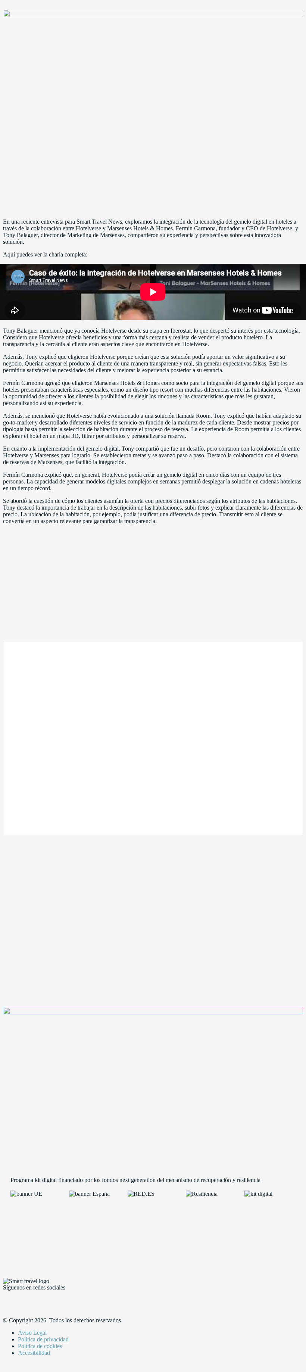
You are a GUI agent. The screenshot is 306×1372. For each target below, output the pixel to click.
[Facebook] (12, 1300)
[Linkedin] (52, 1300)
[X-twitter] (32, 1300)
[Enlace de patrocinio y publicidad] (153, 15)
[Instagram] (72, 1300)
